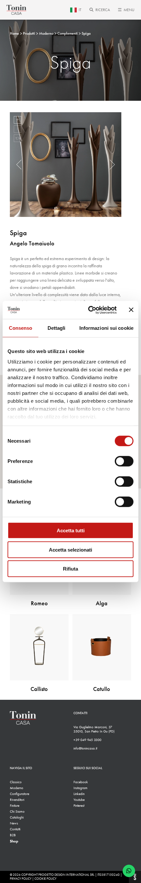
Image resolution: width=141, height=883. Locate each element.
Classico (16, 782)
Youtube (79, 800)
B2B (13, 835)
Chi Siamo (17, 811)
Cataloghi (17, 817)
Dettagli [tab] (57, 328)
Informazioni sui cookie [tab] (106, 328)
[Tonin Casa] (16, 10)
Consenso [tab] (20, 328)
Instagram (80, 788)
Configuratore (19, 794)
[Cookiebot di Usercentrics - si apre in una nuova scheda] (89, 310)
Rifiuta (70, 569)
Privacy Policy (20, 879)
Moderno (16, 788)
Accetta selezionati (70, 549)
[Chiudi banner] (131, 310)
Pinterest (78, 806)
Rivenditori (17, 800)
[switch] (124, 461)
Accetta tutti (71, 530)
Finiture (14, 806)
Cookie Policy (45, 879)
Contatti (15, 829)
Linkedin (79, 794)
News (14, 823)
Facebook (80, 782)
